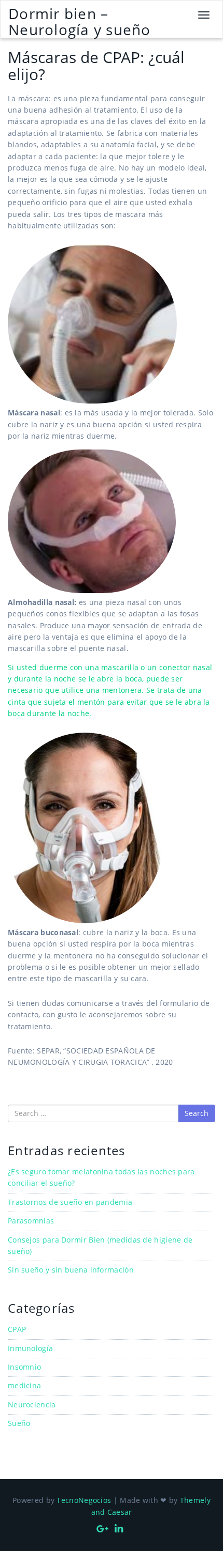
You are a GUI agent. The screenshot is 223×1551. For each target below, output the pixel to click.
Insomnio (24, 1367)
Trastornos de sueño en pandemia (70, 1202)
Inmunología (30, 1348)
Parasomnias (31, 1221)
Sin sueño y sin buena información (71, 1270)
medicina (24, 1385)
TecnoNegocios (84, 1500)
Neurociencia (32, 1404)
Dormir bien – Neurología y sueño (79, 21)
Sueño (19, 1423)
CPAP (17, 1329)
